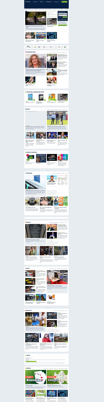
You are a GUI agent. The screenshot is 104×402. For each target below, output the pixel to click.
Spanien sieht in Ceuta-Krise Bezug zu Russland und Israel (52, 11)
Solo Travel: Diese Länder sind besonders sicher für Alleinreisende (53, 331)
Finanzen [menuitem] (30, 9)
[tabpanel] (35, 20)
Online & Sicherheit (56, 222)
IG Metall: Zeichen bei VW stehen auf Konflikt (51, 194)
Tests (53, 268)
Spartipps (66, 173)
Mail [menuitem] (48, 9)
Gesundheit (66, 310)
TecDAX (59, 184)
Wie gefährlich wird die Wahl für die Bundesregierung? (51, 13)
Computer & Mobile (51, 222)
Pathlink (55, 368)
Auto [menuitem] (33, 9)
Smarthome (66, 222)
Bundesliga (48, 109)
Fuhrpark (62, 268)
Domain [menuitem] (50, 9)
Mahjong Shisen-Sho (51, 368)
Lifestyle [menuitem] (40, 9)
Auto (27, 268)
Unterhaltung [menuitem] (36, 9)
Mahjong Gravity (46, 368)
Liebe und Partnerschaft (61, 310)
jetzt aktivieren (28, 361)
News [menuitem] (26, 9)
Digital (28, 222)
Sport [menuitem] (28, 9)
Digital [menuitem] (43, 9)
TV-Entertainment (48, 1)
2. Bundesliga (51, 109)
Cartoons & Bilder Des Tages (35, 92)
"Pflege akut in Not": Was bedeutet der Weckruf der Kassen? (52, 14)
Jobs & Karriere (54, 173)
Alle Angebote (65, 1)
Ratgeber (55, 310)
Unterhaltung (31, 52)
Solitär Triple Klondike (61, 368)
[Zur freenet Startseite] (28, 1)
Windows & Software (61, 222)
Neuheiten (51, 268)
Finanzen (29, 173)
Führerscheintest (65, 268)
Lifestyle (29, 310)
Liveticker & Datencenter (64, 109)
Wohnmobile (58, 268)
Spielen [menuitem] (46, 9)
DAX (58, 182)
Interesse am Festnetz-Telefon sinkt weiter (51, 244)
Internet (41, 1)
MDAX (59, 183)
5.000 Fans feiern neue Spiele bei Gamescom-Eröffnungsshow (53, 243)
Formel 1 (60, 109)
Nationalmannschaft (56, 109)
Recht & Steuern (63, 173)
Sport (28, 109)
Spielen (28, 368)
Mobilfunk (35, 1)
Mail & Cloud (56, 1)
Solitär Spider (65, 368)
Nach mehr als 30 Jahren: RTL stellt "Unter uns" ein (52, 16)
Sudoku (57, 368)
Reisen (57, 310)
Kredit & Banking (58, 173)
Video (28, 355)
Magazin (56, 268)
